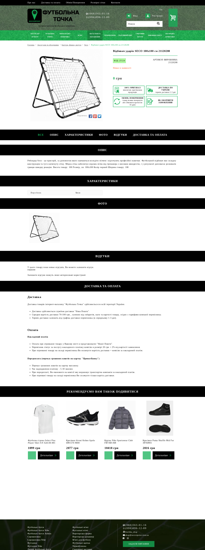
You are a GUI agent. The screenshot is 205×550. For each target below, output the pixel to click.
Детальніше (46, 455)
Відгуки (120, 134)
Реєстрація (157, 16)
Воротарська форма (82, 533)
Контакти (115, 2)
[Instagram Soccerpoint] (128, 538)
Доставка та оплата (50, 2)
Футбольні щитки (81, 543)
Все (41, 134)
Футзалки (32, 543)
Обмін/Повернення (75, 2)
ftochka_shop (131, 532)
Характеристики (79, 134)
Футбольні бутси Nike (38, 530)
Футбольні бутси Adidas (39, 533)
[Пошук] (158, 24)
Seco (77, 192)
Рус (161, 10)
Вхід (135, 16)
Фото (103, 134)
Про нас (31, 2)
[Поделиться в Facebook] (90, 116)
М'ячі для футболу (81, 540)
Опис (54, 134)
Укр (156, 10)
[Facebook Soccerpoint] (123, 538)
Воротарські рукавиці (83, 537)
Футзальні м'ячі (80, 530)
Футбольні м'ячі (80, 527)
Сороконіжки (34, 537)
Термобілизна (79, 546)
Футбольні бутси (35, 527)
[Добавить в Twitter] (99, 116)
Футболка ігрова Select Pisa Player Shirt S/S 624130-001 (41, 441)
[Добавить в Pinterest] (95, 116)
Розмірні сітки (98, 2)
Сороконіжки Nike (36, 540)
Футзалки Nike (34, 546)
